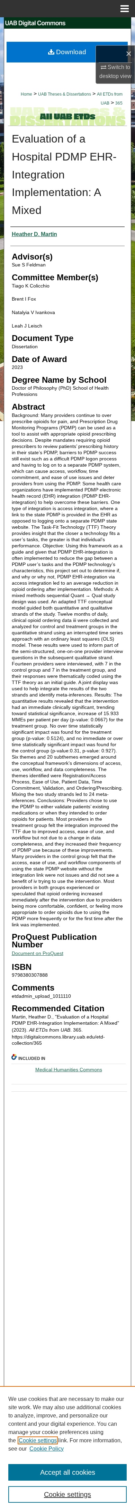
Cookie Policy (46, 1449)
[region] (67, 1448)
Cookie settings (38, 1440)
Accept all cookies (67, 1472)
